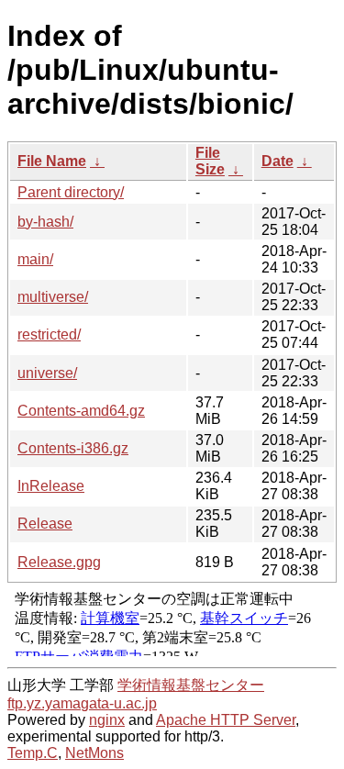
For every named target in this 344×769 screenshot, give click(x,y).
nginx (107, 720)
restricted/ (49, 334)
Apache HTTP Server (225, 720)
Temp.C (32, 753)
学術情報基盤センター (190, 685)
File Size (210, 161)
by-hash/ (45, 221)
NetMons (94, 753)
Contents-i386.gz (72, 448)
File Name (51, 161)
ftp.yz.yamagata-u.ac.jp (82, 703)
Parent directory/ (70, 192)
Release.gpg (59, 562)
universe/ (47, 373)
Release (44, 523)
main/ (35, 259)
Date (277, 161)
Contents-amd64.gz (81, 410)
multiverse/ (52, 297)
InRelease (50, 486)
